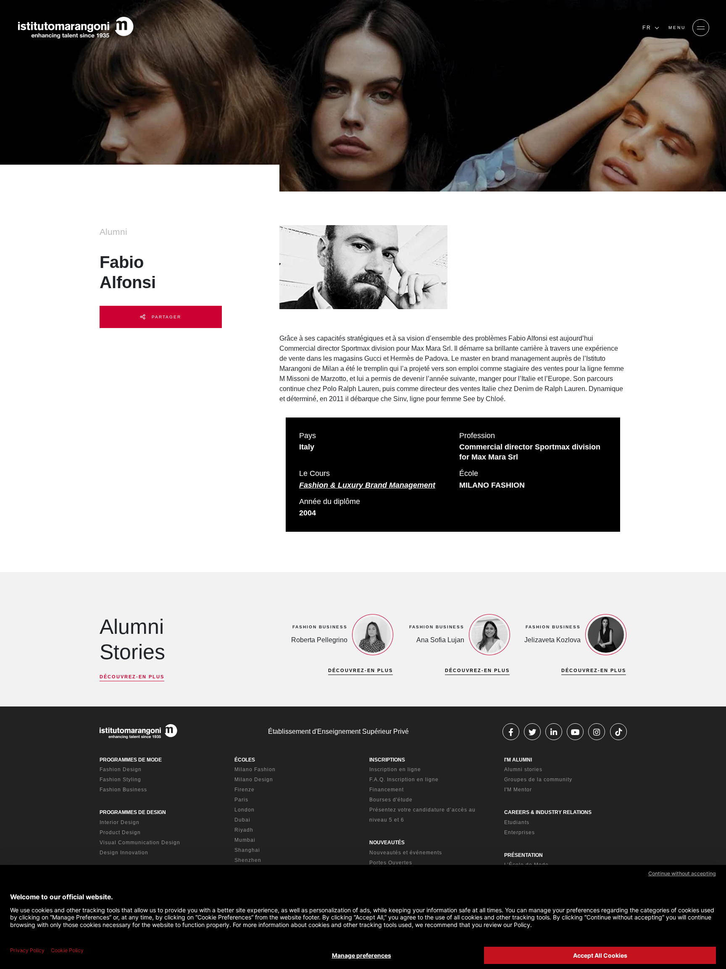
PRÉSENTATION (523, 855)
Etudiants (516, 822)
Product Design (120, 832)
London (244, 810)
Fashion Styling (120, 780)
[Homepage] (75, 28)
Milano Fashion (255, 769)
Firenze (244, 790)
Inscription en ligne (395, 769)
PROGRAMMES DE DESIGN (133, 812)
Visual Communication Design (140, 843)
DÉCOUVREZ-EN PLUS (132, 676)
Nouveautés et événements (405, 853)
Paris (241, 800)
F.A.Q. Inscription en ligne (404, 780)
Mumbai (244, 840)
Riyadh (243, 830)
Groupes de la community (538, 780)
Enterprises (519, 832)
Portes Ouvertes (390, 863)
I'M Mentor (518, 790)
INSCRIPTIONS (387, 760)
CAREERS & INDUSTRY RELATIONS (548, 812)
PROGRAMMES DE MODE (131, 760)
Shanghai (247, 850)
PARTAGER (165, 317)
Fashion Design (121, 769)
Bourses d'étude (391, 800)
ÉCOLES (244, 760)
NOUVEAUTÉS (387, 843)
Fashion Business (123, 790)
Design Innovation (124, 853)
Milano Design (253, 780)
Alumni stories (523, 769)
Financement (386, 790)
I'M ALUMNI (518, 760)
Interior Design (119, 822)
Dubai (242, 820)
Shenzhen (247, 860)
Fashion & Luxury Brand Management (367, 485)
